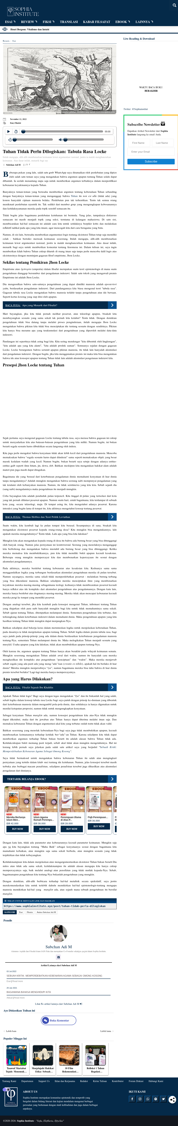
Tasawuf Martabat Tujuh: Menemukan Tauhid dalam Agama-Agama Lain (16, 1073)
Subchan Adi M (59, 946)
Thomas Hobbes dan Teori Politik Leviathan (46, 517)
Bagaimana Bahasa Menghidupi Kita (29, 992)
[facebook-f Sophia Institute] (132, 1099)
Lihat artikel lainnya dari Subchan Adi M (57, 1003)
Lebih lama (106, 1031)
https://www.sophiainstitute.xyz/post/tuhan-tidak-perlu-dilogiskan (55, 906)
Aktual (10, 998)
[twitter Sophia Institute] (163, 1099)
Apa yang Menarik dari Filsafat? (39, 305)
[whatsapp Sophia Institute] (148, 1099)
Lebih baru (11, 1031)
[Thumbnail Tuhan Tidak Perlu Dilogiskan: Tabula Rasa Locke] (59, 80)
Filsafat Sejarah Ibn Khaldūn (37, 687)
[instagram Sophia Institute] (140, 1099)
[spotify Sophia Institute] (156, 1099)
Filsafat (30, 912)
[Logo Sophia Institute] (22, 12)
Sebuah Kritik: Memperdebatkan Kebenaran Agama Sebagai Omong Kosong (54, 975)
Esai (21, 912)
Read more (17, 981)
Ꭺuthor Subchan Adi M (46, 912)
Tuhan (74, 196)
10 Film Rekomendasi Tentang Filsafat (69, 1071)
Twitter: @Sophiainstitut (135, 109)
